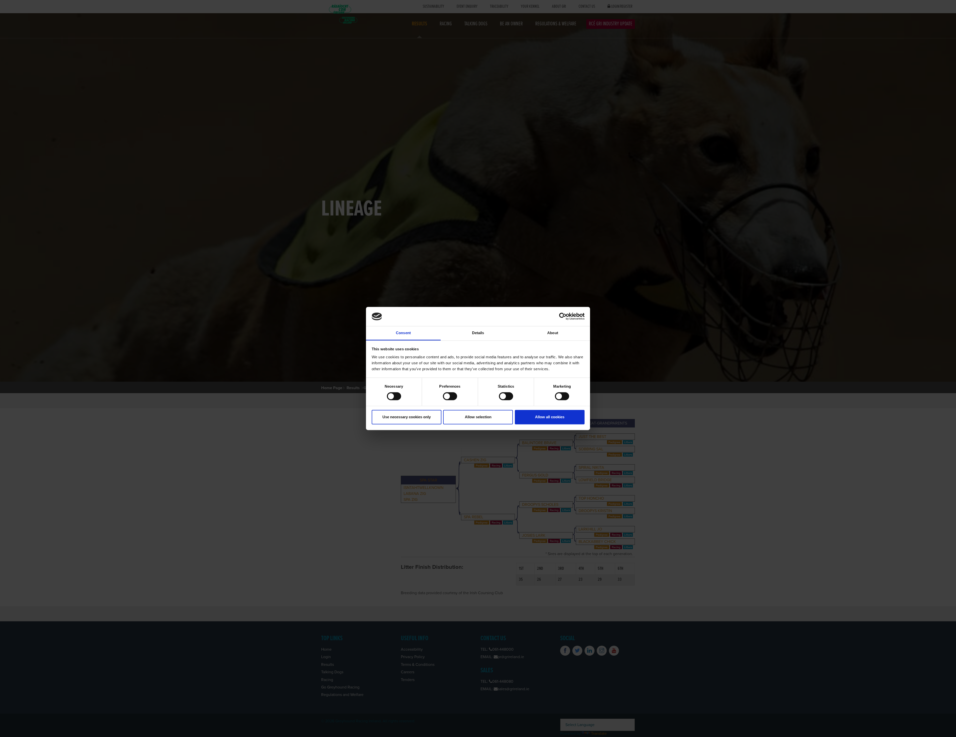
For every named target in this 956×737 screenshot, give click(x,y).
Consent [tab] (403, 333)
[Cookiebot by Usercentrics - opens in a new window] (563, 316)
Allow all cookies (549, 417)
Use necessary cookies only (406, 417)
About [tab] (552, 333)
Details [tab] (478, 333)
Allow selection (478, 417)
